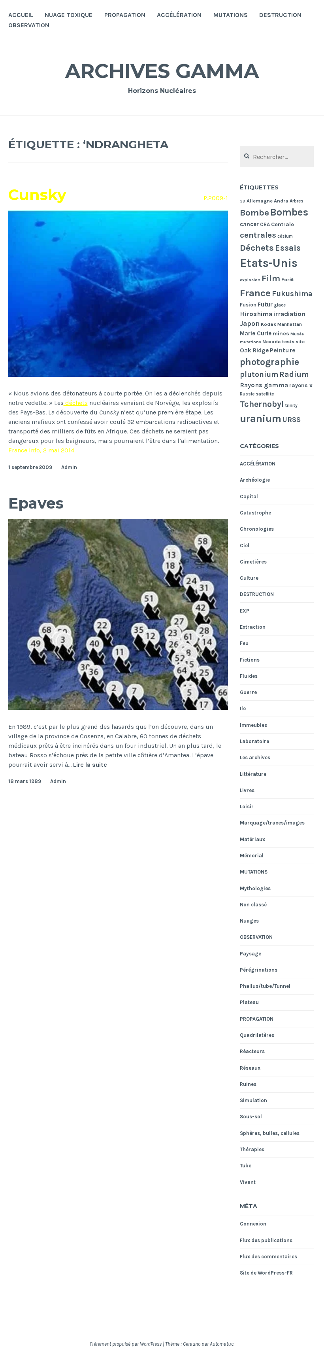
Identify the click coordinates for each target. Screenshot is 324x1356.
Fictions (250, 660)
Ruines (248, 1084)
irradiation (289, 314)
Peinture (283, 350)
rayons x (301, 385)
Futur (265, 304)
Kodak (268, 324)
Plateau (249, 1002)
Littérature (253, 774)
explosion (250, 279)
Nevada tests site (283, 341)
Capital (249, 496)
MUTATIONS (230, 15)
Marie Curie (255, 333)
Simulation (253, 1100)
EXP (244, 611)
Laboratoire (254, 741)
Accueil (20, 15)
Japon (250, 323)
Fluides (249, 676)
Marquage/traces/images (272, 823)
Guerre (248, 692)
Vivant (248, 1182)
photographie (269, 362)
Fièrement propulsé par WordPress (126, 1344)
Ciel (244, 545)
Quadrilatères (257, 1035)
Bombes (289, 212)
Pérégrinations (258, 970)
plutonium (259, 374)
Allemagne (260, 201)
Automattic (222, 1344)
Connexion (253, 1224)
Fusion (248, 305)
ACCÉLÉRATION (179, 15)
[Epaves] (118, 707)
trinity (291, 405)
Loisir (247, 806)
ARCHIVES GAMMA (162, 71)
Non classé (253, 905)
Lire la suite (90, 764)
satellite (265, 394)
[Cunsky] (118, 374)
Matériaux (252, 839)
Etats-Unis (269, 263)
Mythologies (255, 888)
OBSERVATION (28, 25)
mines (281, 333)
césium (285, 236)
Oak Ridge (254, 350)
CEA (265, 224)
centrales (258, 235)
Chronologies (257, 529)
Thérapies (252, 1149)
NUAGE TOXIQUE (68, 15)
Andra (281, 201)
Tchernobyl (262, 404)
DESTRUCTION (280, 15)
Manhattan (289, 324)
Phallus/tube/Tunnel (265, 986)
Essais (288, 248)
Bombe (254, 212)
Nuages (249, 921)
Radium (294, 374)
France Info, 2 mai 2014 (41, 450)
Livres (247, 790)
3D (242, 201)
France (255, 293)
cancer (249, 224)
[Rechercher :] (277, 157)
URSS (292, 419)
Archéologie (255, 480)
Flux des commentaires (268, 1257)
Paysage (250, 954)
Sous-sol (251, 1117)
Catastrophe (255, 513)
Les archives (255, 757)
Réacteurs (252, 1051)
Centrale (282, 224)
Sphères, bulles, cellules (270, 1133)
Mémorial (252, 856)
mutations (250, 341)
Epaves (36, 503)
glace (280, 305)
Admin (69, 467)
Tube (245, 1166)
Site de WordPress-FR (266, 1273)
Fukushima (292, 293)
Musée (297, 334)
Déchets (257, 247)
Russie (247, 394)
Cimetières (253, 562)
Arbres (296, 201)
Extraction (253, 627)
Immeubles (253, 725)
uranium (260, 418)
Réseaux (250, 1068)
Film (271, 278)
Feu (244, 643)
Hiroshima (256, 314)
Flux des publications (266, 1240)
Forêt (287, 279)
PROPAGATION (124, 15)
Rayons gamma (264, 385)
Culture (249, 578)
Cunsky (37, 194)
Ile (243, 708)
